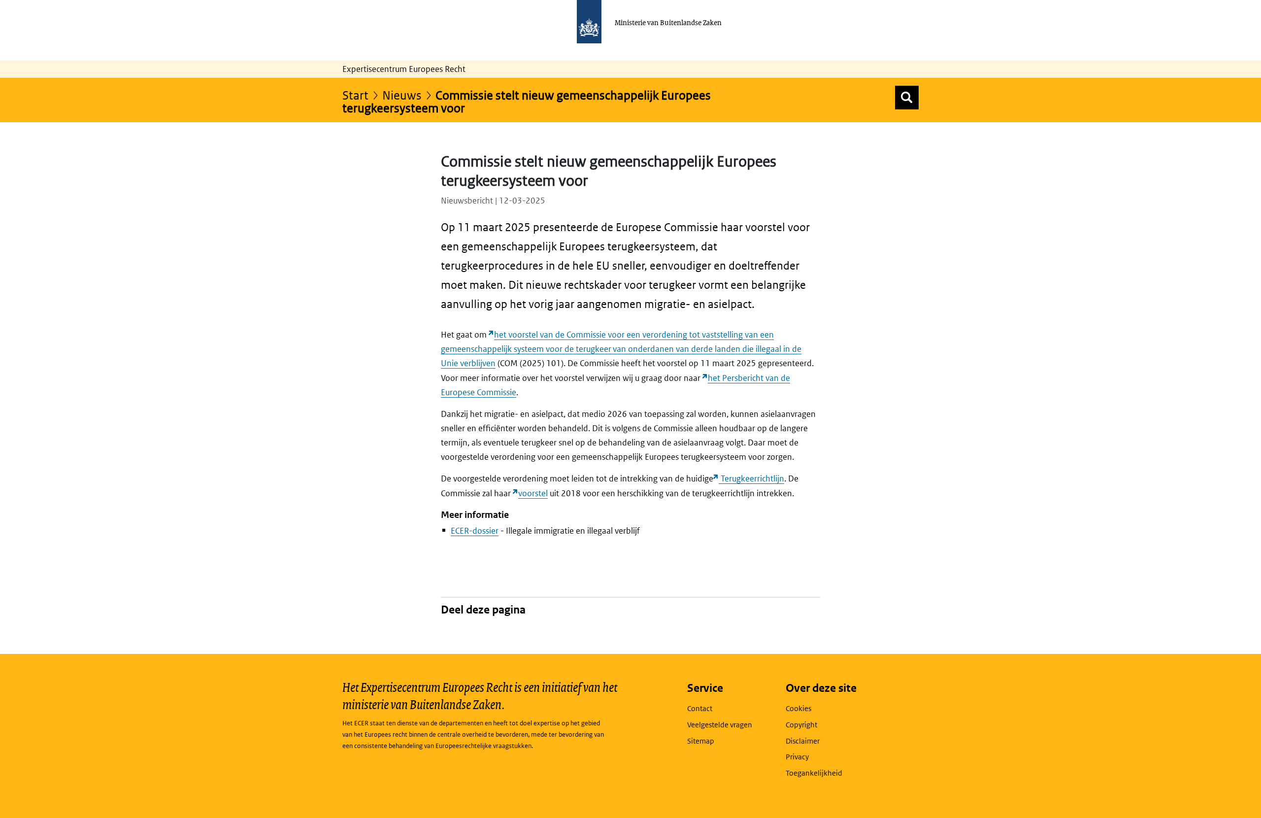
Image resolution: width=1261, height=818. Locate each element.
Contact (699, 708)
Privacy (797, 756)
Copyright (801, 724)
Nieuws (402, 95)
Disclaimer (803, 741)
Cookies (798, 708)
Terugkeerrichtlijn (751, 478)
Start (355, 95)
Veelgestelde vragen (719, 724)
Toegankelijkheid (814, 773)
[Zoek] (907, 97)
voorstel (533, 493)
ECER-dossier (474, 530)
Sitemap (700, 741)
